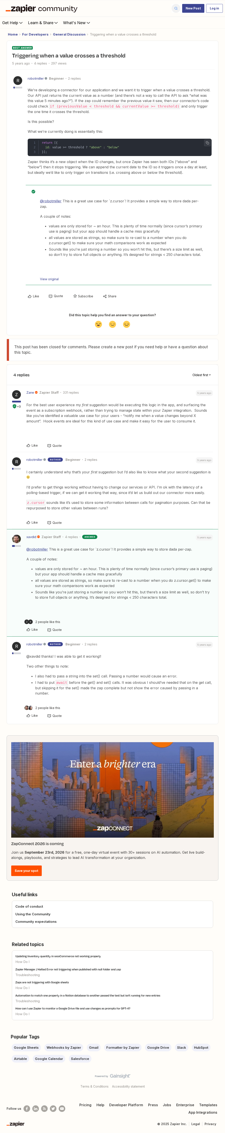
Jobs (167, 1105)
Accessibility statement (128, 1086)
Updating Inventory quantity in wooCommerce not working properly (58, 956)
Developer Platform (126, 1105)
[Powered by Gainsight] (112, 1077)
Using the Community (33, 914)
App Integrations (202, 1112)
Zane (30, 392)
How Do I (22, 962)
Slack (181, 1047)
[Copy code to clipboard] (207, 143)
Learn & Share (40, 22)
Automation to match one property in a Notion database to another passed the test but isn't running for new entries (87, 995)
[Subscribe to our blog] (44, 1108)
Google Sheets (26, 1047)
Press (153, 1105)
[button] (193, 8)
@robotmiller (51, 201)
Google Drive (158, 1047)
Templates (208, 1105)
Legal (195, 1124)
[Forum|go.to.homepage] (43, 8)
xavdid (31, 537)
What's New (74, 22)
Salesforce (80, 1059)
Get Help (10, 22)
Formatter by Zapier (122, 1047)
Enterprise (185, 1105)
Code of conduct (29, 906)
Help (100, 1105)
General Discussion (69, 34)
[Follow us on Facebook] (27, 1108)
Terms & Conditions (94, 1086)
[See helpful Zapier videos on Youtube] (62, 1108)
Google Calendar (49, 1059)
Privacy (210, 1124)
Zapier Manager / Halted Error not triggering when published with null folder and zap (68, 969)
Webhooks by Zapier (64, 1047)
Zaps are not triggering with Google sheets (42, 982)
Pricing (85, 1105)
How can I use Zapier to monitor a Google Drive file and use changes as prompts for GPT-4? (72, 1008)
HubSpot (201, 1047)
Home (13, 34)
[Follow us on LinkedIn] (35, 1108)
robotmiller (36, 78)
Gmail (93, 1047)
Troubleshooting (27, 975)
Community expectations (36, 921)
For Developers (35, 34)
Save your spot (26, 871)
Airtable (20, 1059)
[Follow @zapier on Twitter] (53, 1108)
